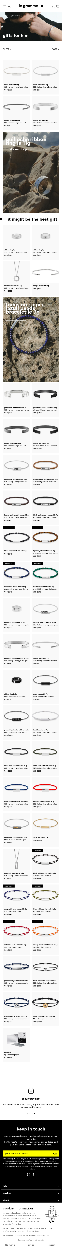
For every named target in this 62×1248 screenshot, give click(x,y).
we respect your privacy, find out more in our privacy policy (26, 1235)
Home (5, 16)
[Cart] (57, 6)
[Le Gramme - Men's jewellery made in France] (31, 6)
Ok (55, 1153)
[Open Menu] (4, 6)
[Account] (53, 6)
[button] (9, 6)
